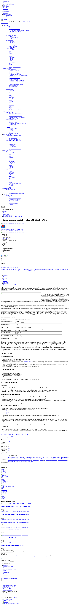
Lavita (10, 102)
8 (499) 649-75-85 (7, 588)
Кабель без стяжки (56, 458)
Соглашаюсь (15, 597)
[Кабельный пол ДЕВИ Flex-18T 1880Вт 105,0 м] (12, 223)
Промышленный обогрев (15, 199)
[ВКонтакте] (1, 255)
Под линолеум (12, 45)
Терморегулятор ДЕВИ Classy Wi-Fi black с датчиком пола (15, 522)
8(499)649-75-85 (4, 23)
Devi (10, 52)
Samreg (10, 107)
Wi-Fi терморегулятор (14, 118)
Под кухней (53, 460)
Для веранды (41, 457)
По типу (8, 26)
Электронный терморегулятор (16, 114)
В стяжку (11, 36)
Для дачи (53, 457)
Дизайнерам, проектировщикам (16, 193)
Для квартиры (63, 457)
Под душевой (40, 460)
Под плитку (11, 41)
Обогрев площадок (13, 203)
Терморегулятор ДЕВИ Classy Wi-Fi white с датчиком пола (15, 514)
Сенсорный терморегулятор (15, 116)
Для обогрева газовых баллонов (16, 80)
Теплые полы (6, 25)
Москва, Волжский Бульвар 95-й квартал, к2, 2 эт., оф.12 (10, 586)
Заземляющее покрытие (14, 147)
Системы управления (8, 111)
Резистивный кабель (13, 85)
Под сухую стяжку (29, 461)
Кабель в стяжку (65, 458)
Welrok (10, 182)
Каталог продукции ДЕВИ (9, 284)
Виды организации (10, 189)
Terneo (10, 178)
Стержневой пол (13, 32)
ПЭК (7, 413)
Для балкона (11, 457)
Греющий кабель (7, 68)
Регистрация (9, 16)
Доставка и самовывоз (8, 4)
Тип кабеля (8, 83)
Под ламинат (12, 42)
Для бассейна (22, 457)
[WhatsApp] (5, 255)
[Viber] (4, 255)
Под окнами (59, 460)
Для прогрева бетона (13, 79)
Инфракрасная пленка (46, 458)
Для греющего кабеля (11, 119)
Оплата (5, 5)
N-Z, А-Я (8, 169)
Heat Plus (11, 163)
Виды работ (9, 195)
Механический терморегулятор (16, 113)
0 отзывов (5, 235)
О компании (6, 1)
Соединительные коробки (15, 149)
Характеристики (7, 276)
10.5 (9, 448)
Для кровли (11, 129)
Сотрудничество (7, 188)
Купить (2, 263)
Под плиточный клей (13, 461)
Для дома (57, 457)
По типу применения (11, 69)
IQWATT (11, 59)
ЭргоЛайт (11, 185)
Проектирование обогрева (15, 198)
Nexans (10, 103)
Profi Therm (11, 60)
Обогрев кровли (12, 201)
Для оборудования (13, 124)
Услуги (5, 194)
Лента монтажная (13, 143)
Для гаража (47, 457)
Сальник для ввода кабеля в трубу (17, 136)
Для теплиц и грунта (13, 76)
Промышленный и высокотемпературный (18, 75)
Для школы (38, 458)
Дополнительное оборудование (13, 140)
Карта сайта (6, 573)
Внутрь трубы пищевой (14, 73)
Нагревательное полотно (14, 460)
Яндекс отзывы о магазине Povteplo (9, 578)
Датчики (8, 127)
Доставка (5, 282)
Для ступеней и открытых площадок (17, 123)
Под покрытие (9, 40)
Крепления (11, 145)
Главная (5, 211)
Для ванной (35, 457)
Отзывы (5, 278)
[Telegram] (7, 255)
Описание (5, 275)
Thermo (10, 64)
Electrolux (11, 157)
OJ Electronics (12, 172)
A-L (7, 151)
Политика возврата (7, 2)
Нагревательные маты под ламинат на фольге (19, 30)
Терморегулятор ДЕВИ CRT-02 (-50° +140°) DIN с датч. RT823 (16, 506)
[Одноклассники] (2, 255)
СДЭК (7, 412)
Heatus (10, 100)
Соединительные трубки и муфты (14, 135)
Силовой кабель (12, 144)
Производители (9, 48)
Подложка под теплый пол (15, 141)
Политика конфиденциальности (8, 566)
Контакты (5, 9)
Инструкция (6, 283)
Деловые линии (9, 410)
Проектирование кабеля (14, 196)
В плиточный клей (13, 37)
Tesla (10, 63)
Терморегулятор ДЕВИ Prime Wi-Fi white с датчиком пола (15, 537)
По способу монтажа (11, 35)
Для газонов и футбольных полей (16, 81)
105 (9, 450)
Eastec (10, 53)
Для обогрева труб (13, 71)
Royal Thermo (12, 62)
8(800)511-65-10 (26, 21)
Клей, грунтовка (12, 146)
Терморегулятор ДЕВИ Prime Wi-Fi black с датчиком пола (15, 529)
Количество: (3, 257)
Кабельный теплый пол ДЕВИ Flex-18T (12, 216)
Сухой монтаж (12, 38)
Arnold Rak (11, 49)
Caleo (10, 51)
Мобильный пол (12, 34)
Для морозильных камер (14, 78)
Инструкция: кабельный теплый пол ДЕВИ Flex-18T (14, 434)
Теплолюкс (11, 65)
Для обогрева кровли (14, 70)
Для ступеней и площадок (15, 74)
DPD (7, 414)
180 (4, 247)
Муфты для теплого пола (14, 139)
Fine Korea (11, 97)
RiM (10, 106)
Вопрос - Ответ (7, 279)
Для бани (16, 457)
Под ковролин (12, 47)
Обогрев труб (12, 204)
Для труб (11, 130)
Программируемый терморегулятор (17, 117)
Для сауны (32, 458)
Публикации (6, 6)
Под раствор (21, 461)
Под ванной (34, 460)
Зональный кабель (13, 86)
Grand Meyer (12, 57)
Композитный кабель (14, 87)
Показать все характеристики (10, 253)
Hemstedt (11, 58)
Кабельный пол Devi (8, 215)
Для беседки (29, 457)
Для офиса (13, 458)
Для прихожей (20, 458)
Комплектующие (7, 134)
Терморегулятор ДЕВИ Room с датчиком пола (12, 545)
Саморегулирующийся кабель (16, 84)
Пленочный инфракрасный (15, 31)
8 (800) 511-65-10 (7, 587)
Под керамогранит (13, 46)
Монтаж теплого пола (14, 200)
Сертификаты (6, 7)
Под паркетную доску (14, 43)
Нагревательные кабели (14, 29)
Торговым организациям (14, 190)
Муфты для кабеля (13, 138)
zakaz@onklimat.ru (7, 590)
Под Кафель (47, 460)
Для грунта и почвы (13, 133)
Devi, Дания (6, 214)
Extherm (10, 56)
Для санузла (27, 458)
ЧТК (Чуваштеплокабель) (15, 67)
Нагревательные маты (14, 27)
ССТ (10, 108)
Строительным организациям (16, 192)
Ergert (10, 54)
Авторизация (9, 15)
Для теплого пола (10, 112)
